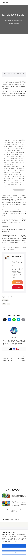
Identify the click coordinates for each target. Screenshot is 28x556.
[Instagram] (14, 349)
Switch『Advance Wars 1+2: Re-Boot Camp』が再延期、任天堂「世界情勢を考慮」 (18, 497)
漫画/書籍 (5, 300)
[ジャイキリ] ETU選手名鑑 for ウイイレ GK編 (7, 360)
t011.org (5, 2)
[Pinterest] (17, 349)
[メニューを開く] (24, 2)
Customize (14, 549)
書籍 (4, 303)
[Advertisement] (14, 50)
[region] (14, 543)
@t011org (16, 23)
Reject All (14, 552)
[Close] (26, 531)
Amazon (18, 282)
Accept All (14, 545)
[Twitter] (10, 349)
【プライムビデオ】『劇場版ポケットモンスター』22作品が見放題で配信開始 (18, 504)
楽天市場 (18, 287)
